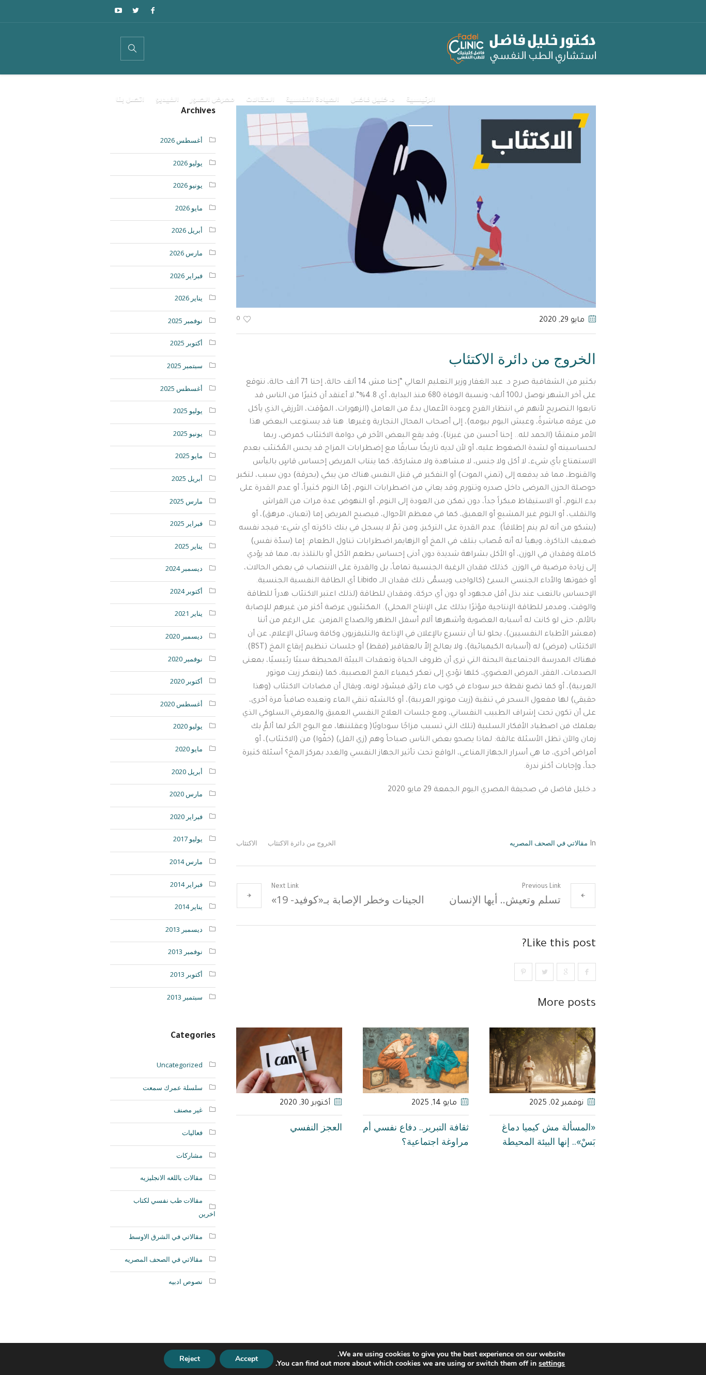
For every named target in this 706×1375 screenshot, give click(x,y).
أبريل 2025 (187, 478)
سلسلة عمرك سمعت (173, 1087)
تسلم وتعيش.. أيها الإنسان (505, 899)
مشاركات (189, 1155)
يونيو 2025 (188, 433)
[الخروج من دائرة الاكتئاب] (416, 205)
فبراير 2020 (186, 816)
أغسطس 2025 (181, 388)
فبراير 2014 (186, 884)
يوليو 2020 (188, 726)
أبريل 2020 (187, 771)
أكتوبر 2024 (186, 591)
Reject (189, 1359)
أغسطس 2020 (181, 703)
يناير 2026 (189, 298)
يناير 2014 (189, 906)
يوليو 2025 (188, 410)
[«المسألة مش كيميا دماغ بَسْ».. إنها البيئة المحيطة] (542, 1060)
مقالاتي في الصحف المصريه (549, 843)
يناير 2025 (189, 546)
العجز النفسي (316, 1127)
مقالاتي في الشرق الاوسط (166, 1236)
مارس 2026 (186, 253)
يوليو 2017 (188, 838)
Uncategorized (180, 1064)
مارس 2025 (186, 501)
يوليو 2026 (188, 163)
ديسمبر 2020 (184, 636)
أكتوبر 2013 (186, 974)
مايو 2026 (189, 208)
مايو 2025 (189, 455)
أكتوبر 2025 (186, 342)
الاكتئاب (246, 843)
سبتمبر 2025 (185, 365)
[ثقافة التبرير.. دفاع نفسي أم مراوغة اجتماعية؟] (416, 1060)
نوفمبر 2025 (185, 320)
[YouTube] (118, 10)
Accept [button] (246, 1359)
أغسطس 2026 (181, 140)
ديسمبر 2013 (184, 929)
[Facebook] (152, 10)
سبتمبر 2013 (185, 997)
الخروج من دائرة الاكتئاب (302, 843)
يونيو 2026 (188, 185)
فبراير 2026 (186, 275)
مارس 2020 (186, 793)
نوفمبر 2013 (185, 951)
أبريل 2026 (187, 230)
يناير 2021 (189, 613)
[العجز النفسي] (289, 1060)
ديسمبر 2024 (184, 568)
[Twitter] (135, 10)
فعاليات (192, 1132)
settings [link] (552, 1363)
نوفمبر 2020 (185, 658)
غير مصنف (188, 1109)
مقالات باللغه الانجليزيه (171, 1177)
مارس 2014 (186, 861)
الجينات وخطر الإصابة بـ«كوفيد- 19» (347, 899)
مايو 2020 (189, 748)
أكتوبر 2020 (186, 681)
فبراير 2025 (186, 523)
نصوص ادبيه (185, 1281)
